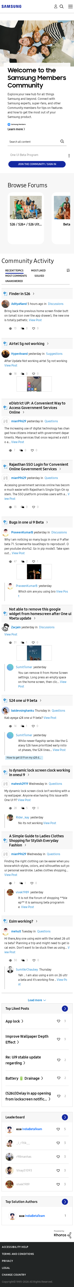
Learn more (15, 129)
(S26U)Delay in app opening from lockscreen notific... (28, 1096)
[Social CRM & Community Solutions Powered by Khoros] (62, 1234)
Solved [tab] (39, 275)
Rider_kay (22, 817)
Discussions (55, 304)
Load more (35, 1000)
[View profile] (5, 304)
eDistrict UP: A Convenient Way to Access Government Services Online (37, 408)
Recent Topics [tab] (14, 270)
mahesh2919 (19, 784)
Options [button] (62, 156)
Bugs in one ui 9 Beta (26, 522)
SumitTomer (24, 667)
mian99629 (18, 421)
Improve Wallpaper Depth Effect (27, 1039)
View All (37, 1008)
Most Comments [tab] (16, 275)
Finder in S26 (19, 293)
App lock (13, 1021)
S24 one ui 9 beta (23, 700)
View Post (35, 320)
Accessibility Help (15, 1247)
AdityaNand (19, 304)
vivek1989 (22, 892)
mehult (16, 931)
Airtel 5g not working (26, 343)
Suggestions (54, 354)
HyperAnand (19, 354)
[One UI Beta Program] (11, 6)
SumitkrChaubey (27, 969)
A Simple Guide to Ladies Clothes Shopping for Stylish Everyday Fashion (36, 840)
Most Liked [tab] (38, 270)
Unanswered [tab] (14, 281)
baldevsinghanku (22, 710)
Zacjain (16, 627)
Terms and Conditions (18, 1254)
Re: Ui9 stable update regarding (23, 1060)
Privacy (7, 1261)
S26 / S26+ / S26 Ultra (26, 224)
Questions (51, 421)
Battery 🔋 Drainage (23, 1078)
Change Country (14, 1274)
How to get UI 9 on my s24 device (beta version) (25, 757)
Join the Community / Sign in (37, 164)
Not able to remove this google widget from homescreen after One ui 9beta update (40, 614)
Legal (6, 1268)
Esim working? (21, 921)
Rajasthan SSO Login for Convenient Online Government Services (38, 466)
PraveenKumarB (22, 532)
